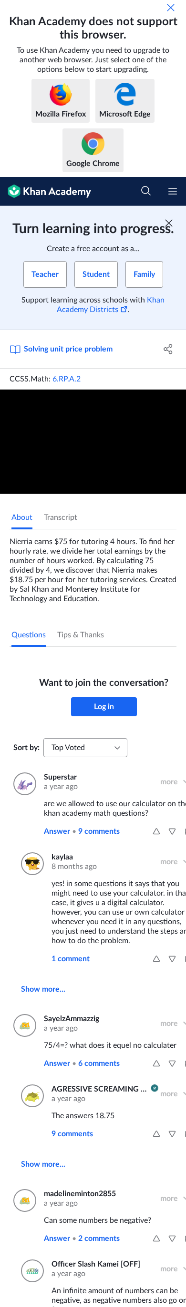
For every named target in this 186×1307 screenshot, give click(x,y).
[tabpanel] (93, 566)
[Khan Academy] (45, 191)
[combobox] (85, 747)
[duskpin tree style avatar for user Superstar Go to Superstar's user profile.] (22, 783)
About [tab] (21, 517)
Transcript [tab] (60, 517)
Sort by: (26, 747)
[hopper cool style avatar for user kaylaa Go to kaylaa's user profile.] (30, 863)
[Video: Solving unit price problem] (93, 442)
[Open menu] (172, 191)
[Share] (168, 349)
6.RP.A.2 (66, 379)
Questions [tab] (28, 635)
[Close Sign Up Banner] (168, 223)
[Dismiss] (170, 7)
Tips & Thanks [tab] (80, 635)
